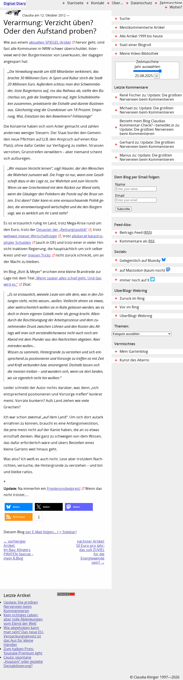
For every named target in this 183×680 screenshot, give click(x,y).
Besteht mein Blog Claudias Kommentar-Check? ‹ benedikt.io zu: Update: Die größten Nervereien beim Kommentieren (150, 127)
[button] (19, 507)
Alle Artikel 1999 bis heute (141, 36)
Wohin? (176, 7)
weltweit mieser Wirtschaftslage (30, 236)
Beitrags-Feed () (136, 232)
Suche (125, 18)
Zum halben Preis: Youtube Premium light (23, 651)
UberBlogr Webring (136, 316)
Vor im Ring (129, 307)
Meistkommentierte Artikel (142, 27)
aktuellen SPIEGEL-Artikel (50, 42)
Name (120, 184)
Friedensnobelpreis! (63, 489)
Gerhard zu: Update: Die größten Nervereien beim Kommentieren (147, 144)
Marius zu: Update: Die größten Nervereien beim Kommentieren (147, 157)
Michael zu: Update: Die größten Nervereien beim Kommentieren (147, 110)
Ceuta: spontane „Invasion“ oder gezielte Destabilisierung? (23, 661)
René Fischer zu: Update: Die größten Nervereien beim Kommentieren (151, 97)
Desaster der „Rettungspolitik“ (61, 230)
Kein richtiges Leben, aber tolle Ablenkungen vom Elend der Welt (23, 619)
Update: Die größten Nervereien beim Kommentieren (21, 606)
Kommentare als (137, 241)
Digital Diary (13, 3)
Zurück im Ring (132, 298)
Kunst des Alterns (134, 360)
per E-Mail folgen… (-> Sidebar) (51, 532)
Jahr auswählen (147, 67)
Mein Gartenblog (134, 351)
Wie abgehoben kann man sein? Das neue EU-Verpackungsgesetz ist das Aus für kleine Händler (24, 636)
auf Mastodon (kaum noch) (143, 270)
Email (119, 195)
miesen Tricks (39, 255)
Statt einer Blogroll (135, 45)
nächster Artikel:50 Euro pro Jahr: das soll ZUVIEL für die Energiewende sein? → (90, 552)
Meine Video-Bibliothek (139, 53)
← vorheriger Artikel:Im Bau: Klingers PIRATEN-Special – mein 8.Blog (18, 549)
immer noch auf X (135, 280)
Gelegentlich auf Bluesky (140, 261)
